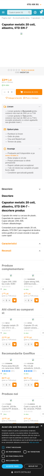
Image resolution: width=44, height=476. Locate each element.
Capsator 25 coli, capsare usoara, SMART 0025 (31, 326)
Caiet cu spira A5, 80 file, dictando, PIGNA (32, 408)
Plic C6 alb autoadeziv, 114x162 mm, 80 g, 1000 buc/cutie (32, 367)
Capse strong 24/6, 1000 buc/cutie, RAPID (32, 283)
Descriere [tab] (7, 189)
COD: (17, 72)
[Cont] (35, 12)
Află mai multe (34, 442)
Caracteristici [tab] (9, 243)
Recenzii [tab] (6, 250)
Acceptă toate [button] (12, 466)
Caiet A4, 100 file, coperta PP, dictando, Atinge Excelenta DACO (10, 408)
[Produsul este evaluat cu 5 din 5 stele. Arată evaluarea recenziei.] (6, 371)
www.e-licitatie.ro (11, 155)
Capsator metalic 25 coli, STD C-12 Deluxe (10, 326)
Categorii (3, 12)
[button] (22, 472)
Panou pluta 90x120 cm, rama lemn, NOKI (10, 367)
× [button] (41, 426)
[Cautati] (29, 12)
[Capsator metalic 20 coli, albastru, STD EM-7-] (22, 34)
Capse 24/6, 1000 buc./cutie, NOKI (9, 283)
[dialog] (22, 449)
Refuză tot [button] (33, 466)
